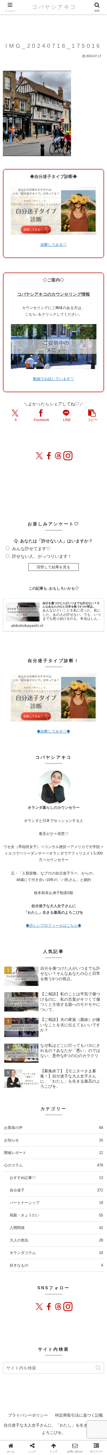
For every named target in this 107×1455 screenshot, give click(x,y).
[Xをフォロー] (39, 455)
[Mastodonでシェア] (16, 1227)
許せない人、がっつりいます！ (42, 556)
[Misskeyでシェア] (33, 1227)
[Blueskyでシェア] (25, 1227)
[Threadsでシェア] (50, 1227)
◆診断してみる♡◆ (53, 731)
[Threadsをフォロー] (58, 455)
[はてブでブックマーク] (66, 1227)
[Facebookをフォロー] (49, 455)
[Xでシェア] (8, 1227)
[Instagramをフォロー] (68, 455)
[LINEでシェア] (74, 1227)
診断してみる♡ (53, 244)
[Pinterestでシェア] (82, 1227)
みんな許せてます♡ (31, 548)
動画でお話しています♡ (53, 379)
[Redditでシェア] (58, 1227)
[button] (91, 415)
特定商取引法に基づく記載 (79, 1415)
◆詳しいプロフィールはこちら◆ (53, 925)
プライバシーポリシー (28, 1415)
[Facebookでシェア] (41, 1227)
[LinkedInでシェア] (90, 1227)
